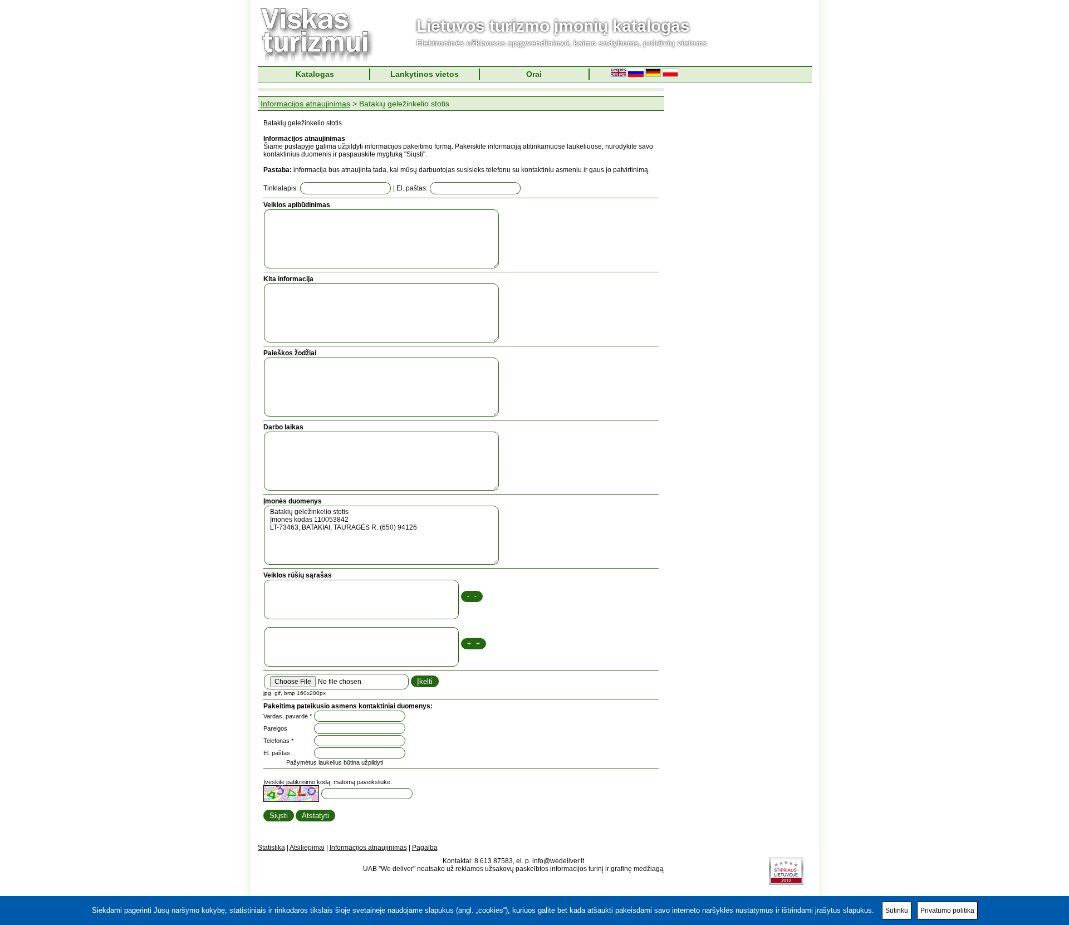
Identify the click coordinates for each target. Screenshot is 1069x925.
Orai (534, 74)
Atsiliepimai (307, 847)
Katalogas (315, 74)
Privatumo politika (947, 910)
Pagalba (425, 847)
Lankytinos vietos (424, 74)
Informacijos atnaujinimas (305, 103)
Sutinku (896, 910)
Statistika (271, 847)
